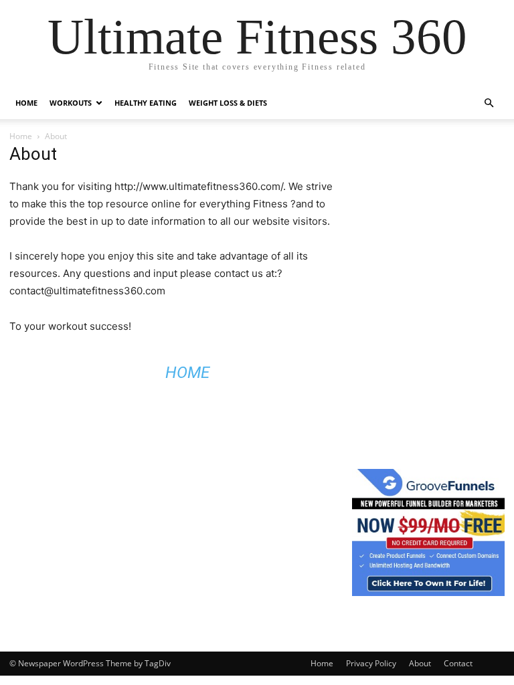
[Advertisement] (433, 211)
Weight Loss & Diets (228, 103)
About (420, 663)
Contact (458, 663)
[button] (489, 103)
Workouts (71, 103)
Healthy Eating (145, 103)
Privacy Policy (371, 663)
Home (26, 103)
